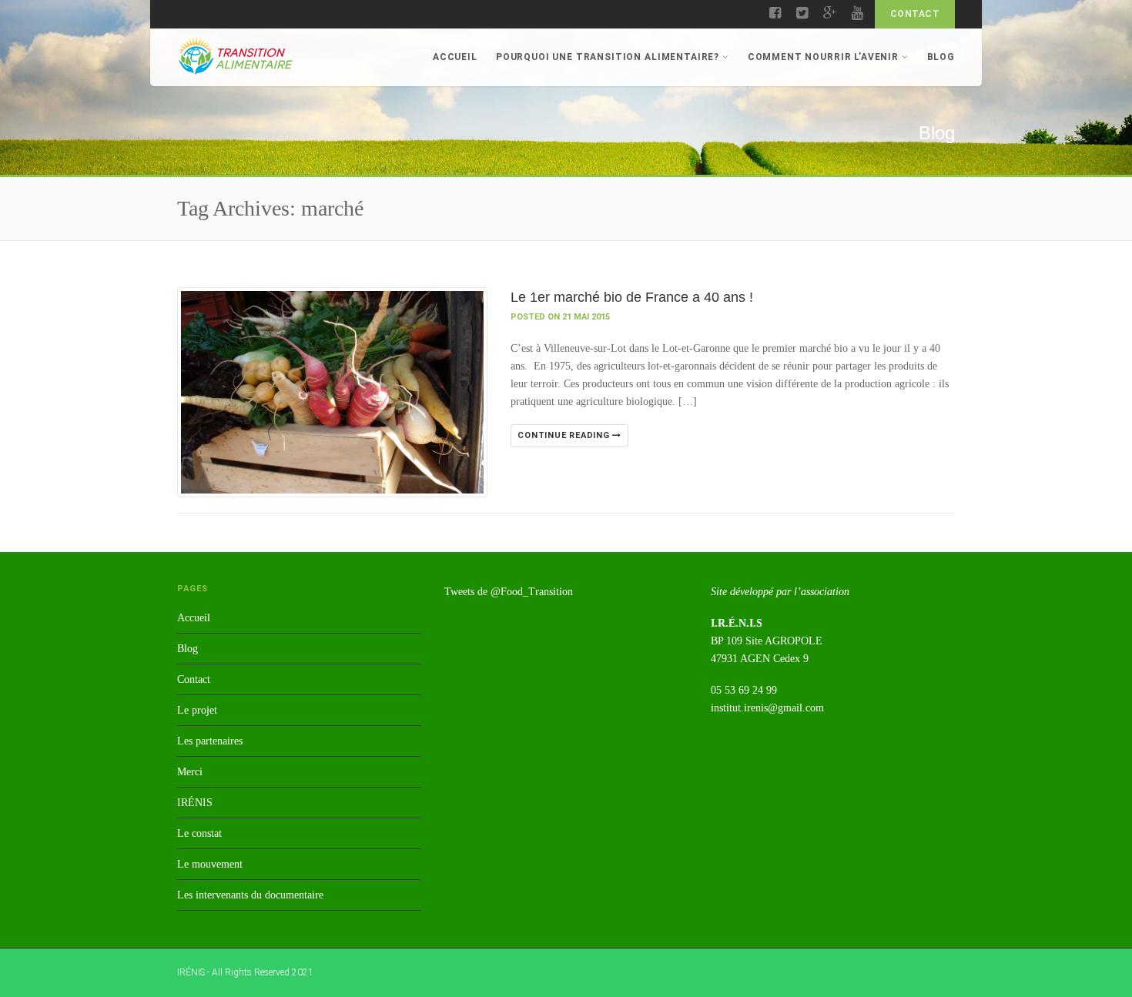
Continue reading (564, 435)
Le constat (199, 833)
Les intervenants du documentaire (250, 895)
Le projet (197, 710)
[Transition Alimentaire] (235, 56)
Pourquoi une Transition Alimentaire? (607, 57)
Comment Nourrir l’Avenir (823, 57)
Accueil (455, 57)
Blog (941, 57)
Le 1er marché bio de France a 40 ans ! (632, 297)
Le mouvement (210, 864)
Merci (190, 772)
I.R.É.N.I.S (736, 623)
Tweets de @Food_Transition (508, 591)
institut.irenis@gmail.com (767, 708)
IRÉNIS (195, 802)
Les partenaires (210, 741)
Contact (914, 13)
